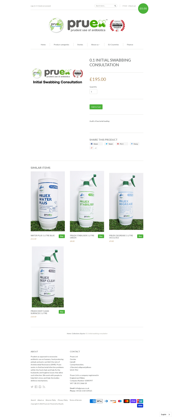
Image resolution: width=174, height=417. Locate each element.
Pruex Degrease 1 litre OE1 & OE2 (121, 236)
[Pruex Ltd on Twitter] (32, 386)
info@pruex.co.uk (82, 388)
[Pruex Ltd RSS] (44, 386)
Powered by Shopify (56, 404)
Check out (132, 6)
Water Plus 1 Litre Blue (43, 235)
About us (95, 44)
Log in (33, 6)
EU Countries (113, 44)
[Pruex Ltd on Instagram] (40, 386)
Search (33, 400)
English (163, 414)
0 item (125, 6)
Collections (75, 333)
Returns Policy (50, 400)
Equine (82, 333)
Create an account (44, 6)
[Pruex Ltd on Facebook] (36, 386)
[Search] (115, 5)
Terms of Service (75, 400)
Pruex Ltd (46, 404)
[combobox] (165, 414)
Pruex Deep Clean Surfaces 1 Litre (40, 312)
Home (43, 44)
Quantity (93, 87)
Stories (80, 44)
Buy (61, 236)
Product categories (61, 44)
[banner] (87, 25)
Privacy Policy (63, 400)
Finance (130, 44)
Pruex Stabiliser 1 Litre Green (82, 236)
